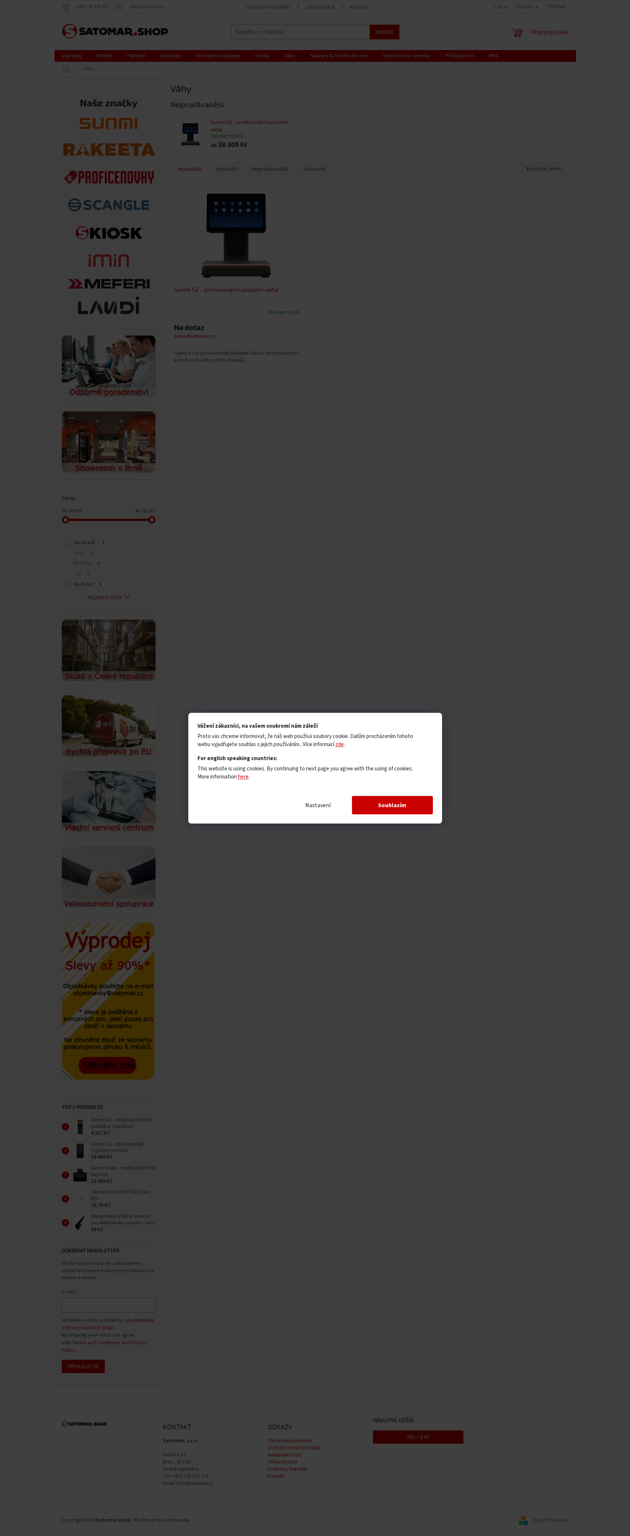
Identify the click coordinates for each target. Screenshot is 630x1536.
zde (339, 744)
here (243, 776)
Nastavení (318, 805)
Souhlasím (392, 805)
